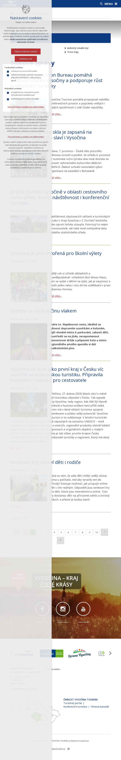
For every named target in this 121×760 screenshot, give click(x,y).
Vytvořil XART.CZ (58, 749)
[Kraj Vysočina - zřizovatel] (52, 653)
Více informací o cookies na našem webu (26, 106)
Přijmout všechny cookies (26, 51)
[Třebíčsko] (101, 653)
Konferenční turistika (75, 706)
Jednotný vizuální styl (77, 47)
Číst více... (55, 114)
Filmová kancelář (100, 706)
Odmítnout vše (25, 58)
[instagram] (63, 609)
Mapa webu (53, 669)
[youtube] (83, 609)
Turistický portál (72, 703)
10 (96, 532)
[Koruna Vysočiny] (79, 653)
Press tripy (73, 51)
